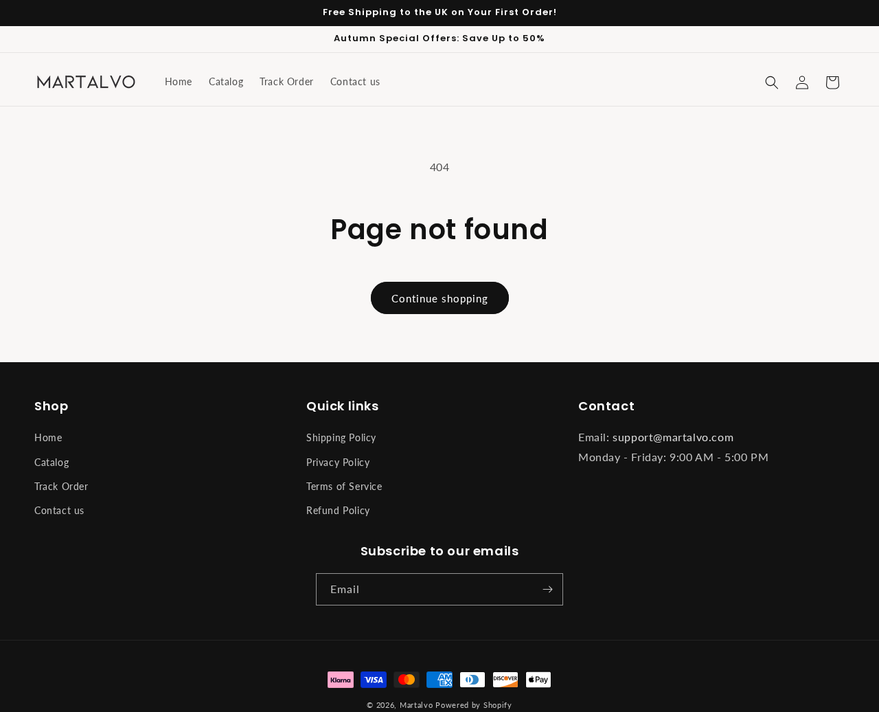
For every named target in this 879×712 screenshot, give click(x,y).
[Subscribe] (547, 589)
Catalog (51, 462)
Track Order (61, 486)
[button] (772, 82)
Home (48, 437)
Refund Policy (338, 510)
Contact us (59, 510)
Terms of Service (344, 486)
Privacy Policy (337, 462)
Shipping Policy (341, 437)
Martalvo (416, 704)
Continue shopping (439, 298)
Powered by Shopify (473, 704)
